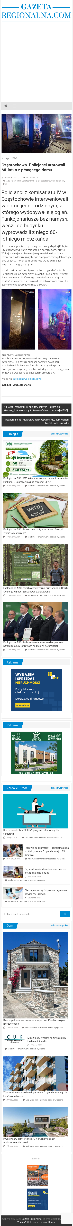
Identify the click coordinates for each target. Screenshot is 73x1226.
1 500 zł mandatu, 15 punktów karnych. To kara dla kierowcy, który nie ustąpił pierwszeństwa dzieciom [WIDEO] (36, 409)
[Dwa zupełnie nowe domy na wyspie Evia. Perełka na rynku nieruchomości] (35, 975)
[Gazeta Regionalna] (6, 106)
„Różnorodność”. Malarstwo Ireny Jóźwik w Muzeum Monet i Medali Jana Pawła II (37, 421)
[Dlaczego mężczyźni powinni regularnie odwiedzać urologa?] (13, 893)
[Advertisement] (36, 60)
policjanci (60, 181)
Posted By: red (10, 177)
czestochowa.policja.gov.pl (27, 378)
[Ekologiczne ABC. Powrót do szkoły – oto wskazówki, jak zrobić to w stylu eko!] (35, 510)
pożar (5, 184)
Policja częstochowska (45, 181)
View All (59, 434)
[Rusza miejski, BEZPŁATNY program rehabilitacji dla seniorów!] (35, 811)
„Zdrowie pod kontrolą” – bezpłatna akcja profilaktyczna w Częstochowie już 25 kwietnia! (47, 851)
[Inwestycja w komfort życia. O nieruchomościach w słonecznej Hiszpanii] (35, 1121)
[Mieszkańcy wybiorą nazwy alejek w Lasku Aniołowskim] (14, 1038)
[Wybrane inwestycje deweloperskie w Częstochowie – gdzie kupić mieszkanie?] (35, 1073)
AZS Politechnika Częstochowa (20, 181)
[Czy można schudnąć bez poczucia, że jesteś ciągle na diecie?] (13, 871)
